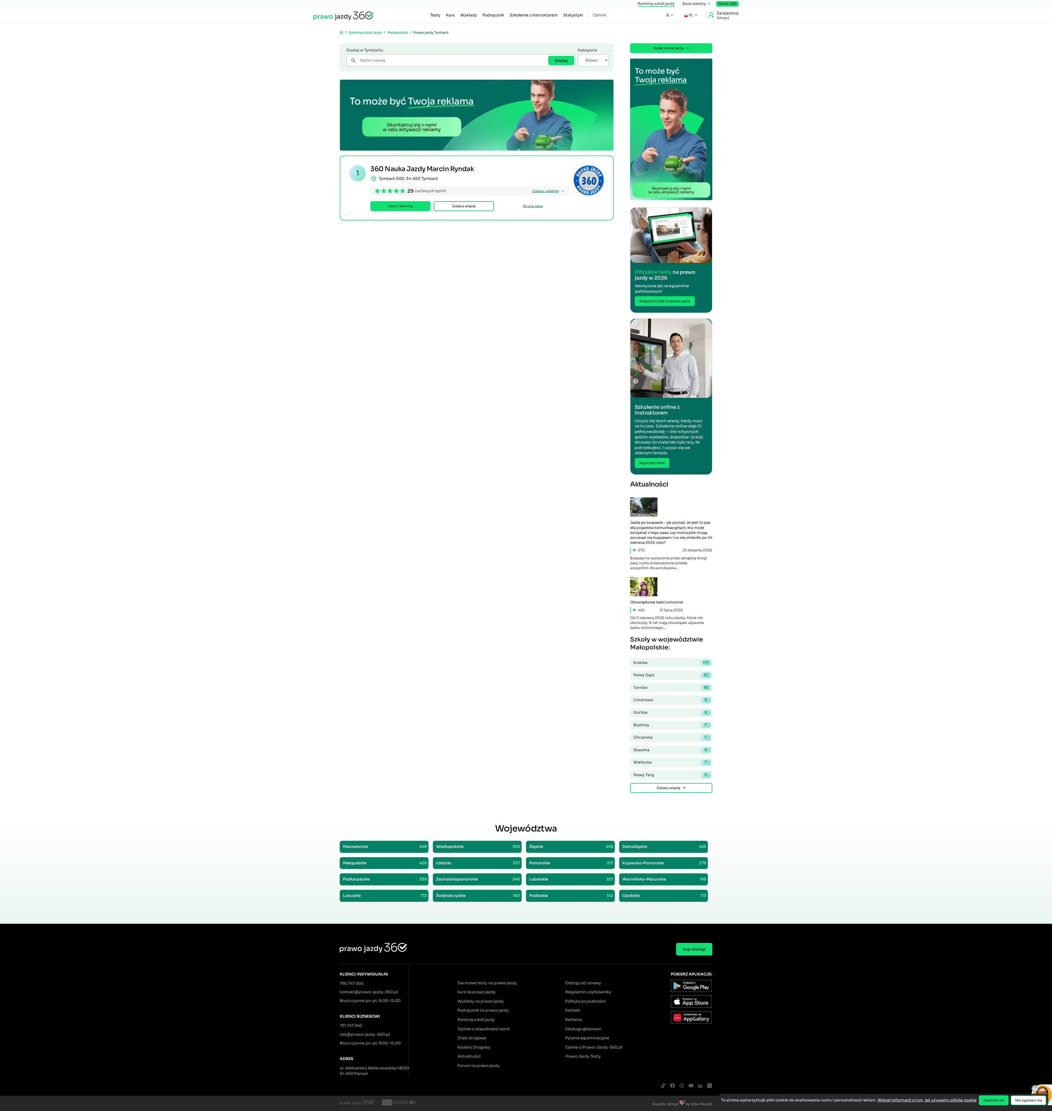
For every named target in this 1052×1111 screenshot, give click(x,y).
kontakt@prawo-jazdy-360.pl (369, 991)
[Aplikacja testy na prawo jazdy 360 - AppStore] (691, 1002)
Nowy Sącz (670, 674)
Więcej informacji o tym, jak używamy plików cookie (927, 1100)
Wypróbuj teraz (652, 463)
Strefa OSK (727, 4)
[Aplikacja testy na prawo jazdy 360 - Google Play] (691, 987)
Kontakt (572, 1010)
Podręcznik (493, 15)
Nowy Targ (670, 774)
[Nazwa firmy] (399, 1103)
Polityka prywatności (585, 1001)
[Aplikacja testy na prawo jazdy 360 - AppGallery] (691, 1018)
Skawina (670, 749)
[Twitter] (709, 1086)
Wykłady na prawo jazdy (481, 1001)
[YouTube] (691, 1086)
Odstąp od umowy (583, 982)
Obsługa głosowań (583, 1028)
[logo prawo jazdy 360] (343, 15)
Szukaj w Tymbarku (364, 50)
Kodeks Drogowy (474, 1047)
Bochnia (670, 725)
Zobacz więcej (464, 206)
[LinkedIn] (700, 1086)
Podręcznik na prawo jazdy (483, 1010)
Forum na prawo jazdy (479, 1065)
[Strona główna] (341, 32)
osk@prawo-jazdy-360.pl (365, 1034)
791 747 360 (351, 1025)
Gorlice (670, 712)
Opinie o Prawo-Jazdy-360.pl (593, 1047)
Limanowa (670, 699)
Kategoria (587, 50)
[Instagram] (681, 1086)
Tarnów (670, 687)
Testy (435, 15)
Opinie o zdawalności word (484, 1028)
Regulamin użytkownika (588, 991)
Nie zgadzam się (1028, 1100)
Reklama (573, 1019)
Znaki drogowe (472, 1037)
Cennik (600, 15)
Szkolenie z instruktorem (534, 15)
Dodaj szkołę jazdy (668, 48)
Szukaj (561, 60)
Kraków (670, 662)
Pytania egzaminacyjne (587, 1037)
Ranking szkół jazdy (656, 3)
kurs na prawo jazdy (477, 991)
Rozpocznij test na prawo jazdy (664, 301)
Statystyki (573, 15)
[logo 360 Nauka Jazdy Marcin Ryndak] (588, 180)
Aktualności (469, 1056)
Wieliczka (670, 762)
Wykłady (468, 15)
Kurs (450, 15)
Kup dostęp (694, 949)
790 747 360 (351, 983)
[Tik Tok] (663, 1086)
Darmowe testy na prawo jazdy (487, 982)
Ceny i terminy (400, 206)
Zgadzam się (993, 1100)
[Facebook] (672, 1086)
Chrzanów (670, 737)
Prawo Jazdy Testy (583, 1056)
